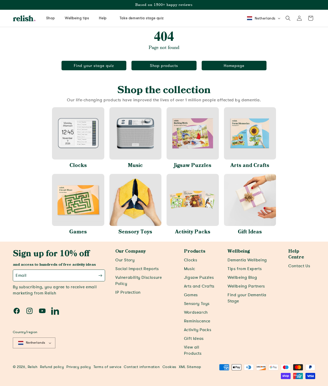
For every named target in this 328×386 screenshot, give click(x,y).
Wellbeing (239, 251)
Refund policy (52, 366)
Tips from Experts (245, 269)
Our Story (125, 260)
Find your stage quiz (94, 65)
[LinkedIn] (55, 311)
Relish (33, 366)
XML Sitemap (190, 366)
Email (21, 275)
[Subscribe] (100, 275)
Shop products (164, 65)
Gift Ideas (250, 231)
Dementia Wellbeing (247, 260)
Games (78, 231)
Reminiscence (197, 321)
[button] (288, 18)
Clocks (78, 165)
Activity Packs (192, 231)
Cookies (169, 366)
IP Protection (128, 292)
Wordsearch (196, 312)
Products (194, 251)
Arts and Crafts (249, 165)
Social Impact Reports (137, 269)
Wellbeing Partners (246, 286)
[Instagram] (29, 311)
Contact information (142, 366)
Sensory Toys (135, 231)
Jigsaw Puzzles (192, 165)
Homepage (234, 65)
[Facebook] (16, 311)
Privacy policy (78, 366)
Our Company (130, 251)
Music (135, 165)
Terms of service (107, 366)
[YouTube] (42, 311)
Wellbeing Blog (242, 277)
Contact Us (299, 266)
